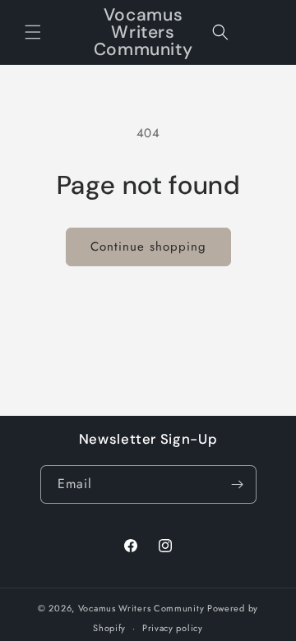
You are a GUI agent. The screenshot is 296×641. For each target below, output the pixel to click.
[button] (33, 32)
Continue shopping (148, 246)
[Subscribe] (238, 484)
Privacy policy (172, 627)
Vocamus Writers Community (141, 608)
